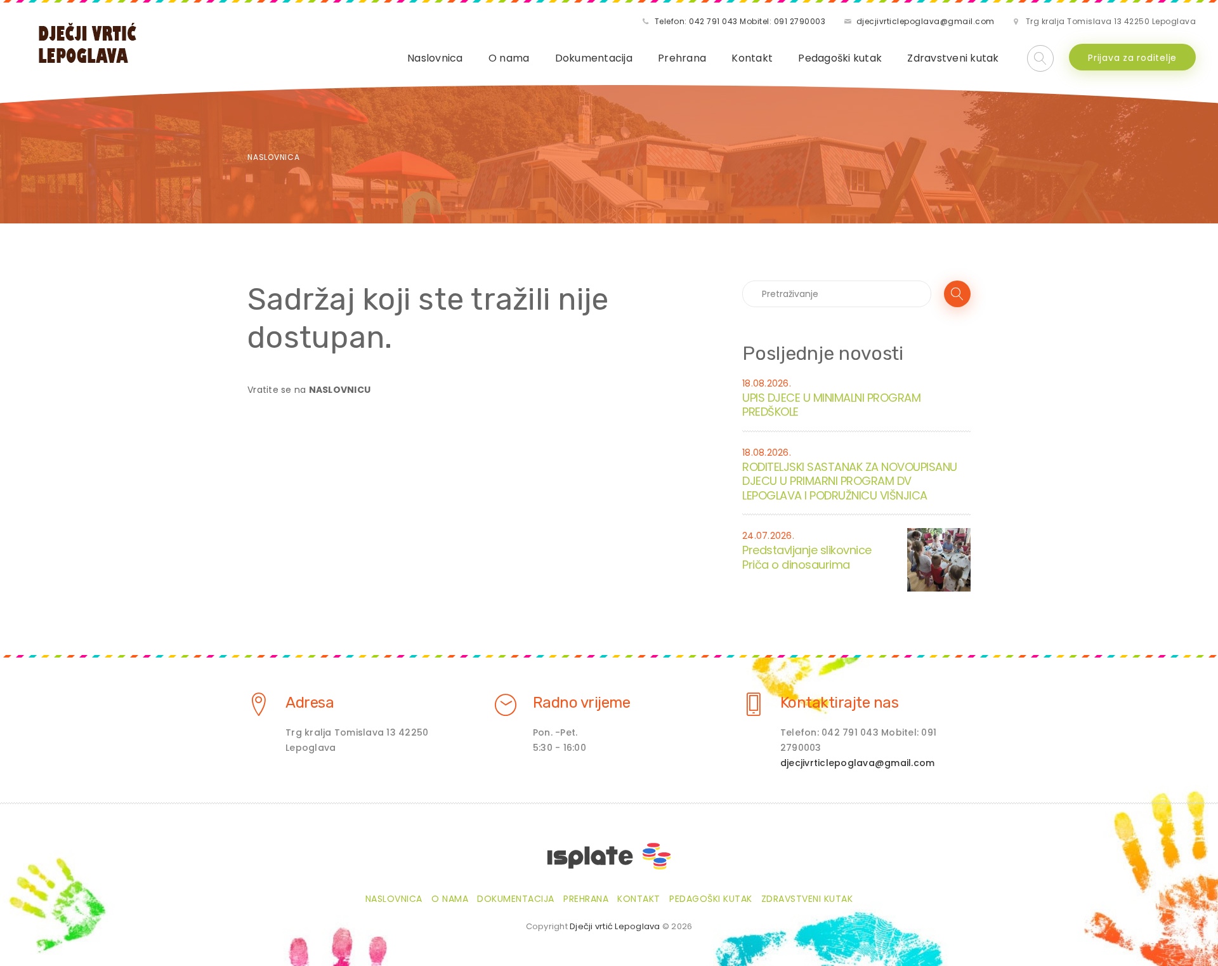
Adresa (309, 702)
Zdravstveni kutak (953, 58)
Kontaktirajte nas (839, 702)
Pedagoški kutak (840, 58)
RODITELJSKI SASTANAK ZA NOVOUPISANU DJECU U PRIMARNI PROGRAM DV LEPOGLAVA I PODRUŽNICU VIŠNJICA (849, 481)
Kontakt (752, 58)
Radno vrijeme (582, 702)
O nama (509, 58)
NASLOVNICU (340, 389)
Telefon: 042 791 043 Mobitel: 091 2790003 (740, 21)
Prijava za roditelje (1132, 57)
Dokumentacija (593, 58)
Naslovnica (435, 58)
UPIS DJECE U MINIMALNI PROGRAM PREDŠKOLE (831, 405)
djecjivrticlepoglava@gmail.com (925, 21)
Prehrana (682, 58)
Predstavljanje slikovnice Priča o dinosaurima (807, 557)
